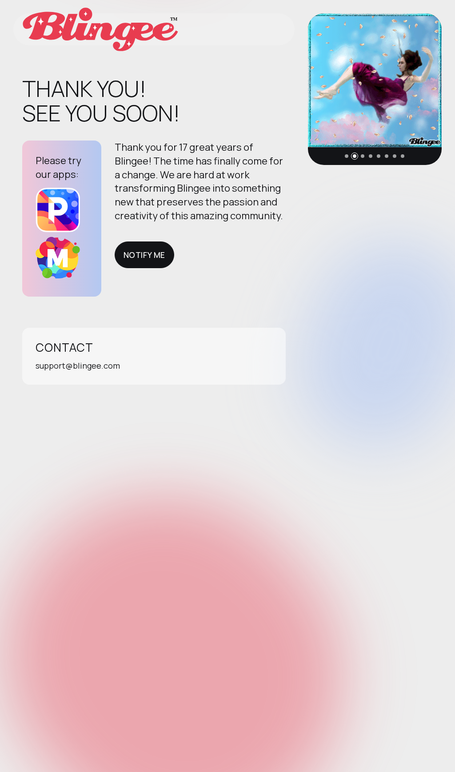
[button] (346, 156)
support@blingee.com (78, 365)
